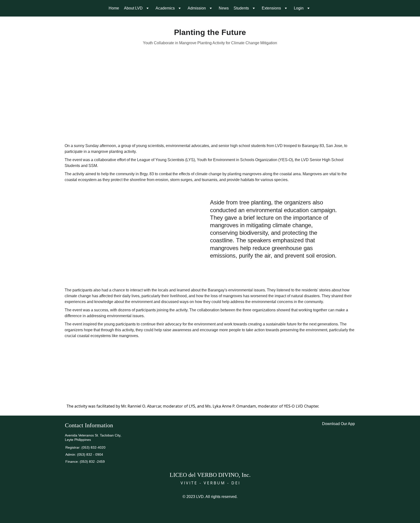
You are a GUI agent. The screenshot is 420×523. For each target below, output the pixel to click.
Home (114, 8)
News (224, 8)
